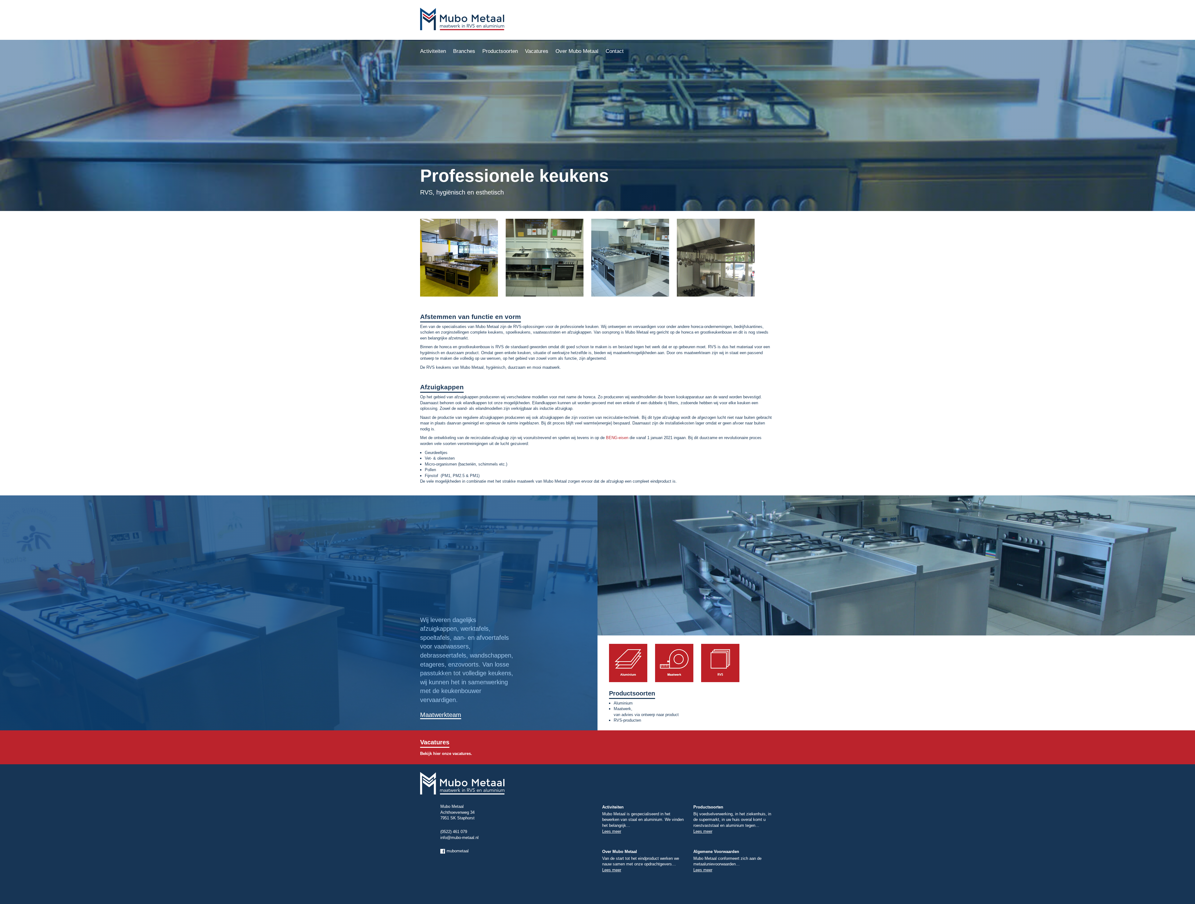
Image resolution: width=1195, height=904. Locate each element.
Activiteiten (433, 51)
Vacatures (536, 51)
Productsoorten (500, 51)
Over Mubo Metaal (576, 51)
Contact (615, 51)
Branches (464, 51)
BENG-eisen (617, 437)
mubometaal (458, 851)
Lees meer (611, 831)
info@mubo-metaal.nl (459, 837)
